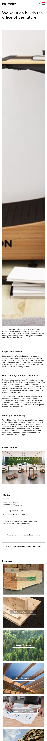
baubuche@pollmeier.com (14, 515)
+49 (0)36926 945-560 (14, 511)
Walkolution (20, 356)
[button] (30, 468)
